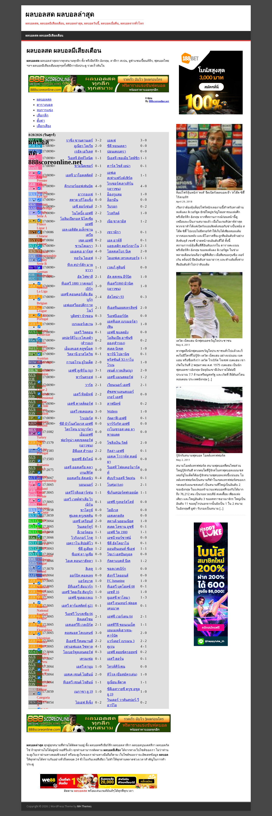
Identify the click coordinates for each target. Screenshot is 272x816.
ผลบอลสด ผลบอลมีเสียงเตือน (44, 35)
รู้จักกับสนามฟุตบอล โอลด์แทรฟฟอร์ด (200, 455)
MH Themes (84, 806)
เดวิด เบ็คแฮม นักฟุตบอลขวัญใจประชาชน (203, 340)
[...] (210, 379)
